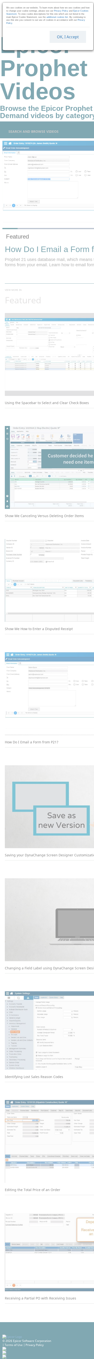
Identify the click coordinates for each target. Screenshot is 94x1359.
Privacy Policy (61, 11)
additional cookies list (57, 17)
